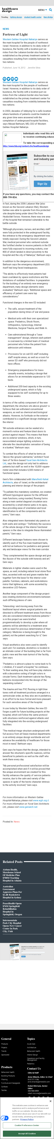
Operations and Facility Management (35, 1059)
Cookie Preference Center (27, 1125)
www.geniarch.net (28, 807)
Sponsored (5, 1055)
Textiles (4, 1090)
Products (4, 1044)
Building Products (8, 1076)
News (6, 29)
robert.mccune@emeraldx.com (39, 1093)
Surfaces (4, 1087)
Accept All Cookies (27, 1134)
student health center (32, 17)
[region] (27, 1118)
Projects (4, 1048)
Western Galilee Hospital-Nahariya (20, 39)
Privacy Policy (27, 1119)
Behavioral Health (33, 1051)
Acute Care (31, 1044)
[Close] (50, 1101)
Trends (3, 1051)
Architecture (31, 1048)
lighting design (16, 17)
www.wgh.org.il (41, 800)
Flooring (4, 1080)
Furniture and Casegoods (10, 1083)
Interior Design (32, 1055)
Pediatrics (30, 1064)
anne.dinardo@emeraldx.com (39, 1082)
